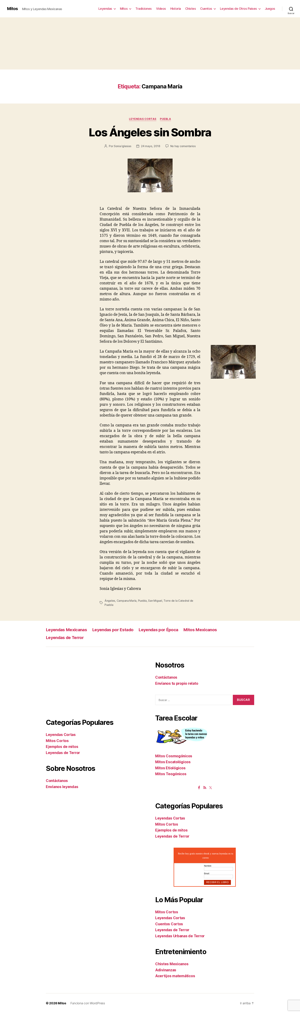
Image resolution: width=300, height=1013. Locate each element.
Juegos (270, 8)
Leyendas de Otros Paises (238, 8)
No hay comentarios (183, 146)
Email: (207, 873)
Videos (161, 8)
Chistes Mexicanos (171, 964)
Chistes (190, 8)
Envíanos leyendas (62, 787)
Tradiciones (143, 8)
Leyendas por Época (158, 629)
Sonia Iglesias (122, 146)
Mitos (12, 9)
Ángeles (110, 600)
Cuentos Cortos (169, 924)
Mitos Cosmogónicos (173, 756)
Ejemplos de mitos (62, 746)
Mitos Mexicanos (200, 629)
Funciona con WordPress (87, 1003)
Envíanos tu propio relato (176, 683)
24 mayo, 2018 (150, 146)
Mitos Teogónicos (170, 774)
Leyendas (105, 8)
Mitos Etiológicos (170, 768)
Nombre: (208, 866)
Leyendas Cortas (142, 119)
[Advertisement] (150, 43)
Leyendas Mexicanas (66, 629)
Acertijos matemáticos (175, 976)
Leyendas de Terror (65, 637)
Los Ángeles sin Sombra (150, 132)
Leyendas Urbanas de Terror (180, 936)
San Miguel (155, 600)
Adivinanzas (165, 970)
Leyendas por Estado (112, 629)
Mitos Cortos (57, 741)
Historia (175, 8)
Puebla (165, 119)
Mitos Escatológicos (173, 762)
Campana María (127, 600)
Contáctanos (57, 781)
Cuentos (206, 8)
